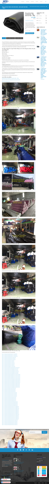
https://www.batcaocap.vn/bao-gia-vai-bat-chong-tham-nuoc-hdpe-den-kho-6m (11, 384)
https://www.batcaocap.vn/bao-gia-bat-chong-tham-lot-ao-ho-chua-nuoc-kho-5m (11, 376)
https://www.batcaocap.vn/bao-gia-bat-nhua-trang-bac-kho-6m (9, 398)
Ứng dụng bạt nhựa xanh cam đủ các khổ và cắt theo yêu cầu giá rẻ (44, 32)
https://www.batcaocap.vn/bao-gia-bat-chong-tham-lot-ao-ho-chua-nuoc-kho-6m (11, 375)
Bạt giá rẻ (39, 20)
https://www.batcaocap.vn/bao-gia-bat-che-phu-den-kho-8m (9, 389)
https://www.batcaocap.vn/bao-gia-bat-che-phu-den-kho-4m (11, 79)
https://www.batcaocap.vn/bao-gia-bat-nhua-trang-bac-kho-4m (9, 399)
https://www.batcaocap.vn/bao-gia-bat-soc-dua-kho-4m (8, 365)
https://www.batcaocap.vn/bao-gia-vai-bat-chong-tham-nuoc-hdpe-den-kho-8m (11, 383)
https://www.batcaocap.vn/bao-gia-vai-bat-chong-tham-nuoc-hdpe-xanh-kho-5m (11, 381)
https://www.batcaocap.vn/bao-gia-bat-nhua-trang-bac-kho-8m (9, 397)
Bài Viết (37, 1)
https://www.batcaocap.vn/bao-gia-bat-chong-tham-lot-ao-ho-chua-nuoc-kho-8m (11, 374)
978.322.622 (4, 475)
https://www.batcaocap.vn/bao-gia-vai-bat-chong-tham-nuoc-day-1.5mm (10, 368)
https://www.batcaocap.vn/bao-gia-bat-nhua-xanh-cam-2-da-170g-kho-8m (10, 415)
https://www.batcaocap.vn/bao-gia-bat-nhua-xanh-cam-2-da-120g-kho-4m (10, 407)
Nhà (30, 6)
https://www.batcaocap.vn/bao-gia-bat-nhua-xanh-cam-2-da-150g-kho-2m (10, 413)
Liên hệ (41, 1)
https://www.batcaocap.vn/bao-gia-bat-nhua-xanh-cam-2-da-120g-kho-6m (10, 406)
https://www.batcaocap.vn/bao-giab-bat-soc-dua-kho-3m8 (8, 366)
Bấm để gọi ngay (6, 482)
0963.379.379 (9, 474)
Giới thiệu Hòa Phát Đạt (5, 460)
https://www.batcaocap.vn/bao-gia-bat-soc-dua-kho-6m (8, 364)
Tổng (40, 475)
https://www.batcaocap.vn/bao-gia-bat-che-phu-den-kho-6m (9, 390)
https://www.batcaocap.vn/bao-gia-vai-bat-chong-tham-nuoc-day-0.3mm (10, 373)
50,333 (44, 475)
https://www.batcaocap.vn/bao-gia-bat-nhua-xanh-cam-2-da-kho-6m (9, 422)
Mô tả (4, 38)
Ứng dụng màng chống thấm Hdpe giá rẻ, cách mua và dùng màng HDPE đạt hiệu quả (44, 40)
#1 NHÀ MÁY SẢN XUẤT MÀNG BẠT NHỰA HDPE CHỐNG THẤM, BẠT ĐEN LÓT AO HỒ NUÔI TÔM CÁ (44, 61)
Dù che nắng (39, 15)
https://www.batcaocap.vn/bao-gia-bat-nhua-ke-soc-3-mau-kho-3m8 (9, 356)
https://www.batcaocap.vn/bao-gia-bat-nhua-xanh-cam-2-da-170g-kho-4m (10, 417)
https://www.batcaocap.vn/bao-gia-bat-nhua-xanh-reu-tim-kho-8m (9, 392)
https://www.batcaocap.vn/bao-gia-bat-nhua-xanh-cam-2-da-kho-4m (9, 423)
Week (40, 470)
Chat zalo (5, 479)
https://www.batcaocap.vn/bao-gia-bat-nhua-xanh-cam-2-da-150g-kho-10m (10, 408)
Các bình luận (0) (19, 38)
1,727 (44, 473)
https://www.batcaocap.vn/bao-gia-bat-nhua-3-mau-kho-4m (8, 359)
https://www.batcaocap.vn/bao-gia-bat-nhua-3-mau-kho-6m (8, 358)
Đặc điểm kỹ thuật (10, 38)
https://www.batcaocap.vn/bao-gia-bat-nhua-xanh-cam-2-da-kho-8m (9, 421)
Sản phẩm (27, 1)
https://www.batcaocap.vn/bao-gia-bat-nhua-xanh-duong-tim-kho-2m (10, 405)
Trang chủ (22, 1)
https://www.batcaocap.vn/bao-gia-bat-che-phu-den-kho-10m (9, 388)
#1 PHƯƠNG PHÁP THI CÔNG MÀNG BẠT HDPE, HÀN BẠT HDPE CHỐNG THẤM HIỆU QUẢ (44, 73)
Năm (40, 473)
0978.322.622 (39, 461)
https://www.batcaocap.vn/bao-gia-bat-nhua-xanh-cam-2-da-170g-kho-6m (10, 416)
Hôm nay (41, 468)
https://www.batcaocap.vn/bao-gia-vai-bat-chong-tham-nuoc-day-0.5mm (10, 372)
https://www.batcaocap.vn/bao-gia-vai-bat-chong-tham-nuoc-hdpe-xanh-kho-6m (11, 380)
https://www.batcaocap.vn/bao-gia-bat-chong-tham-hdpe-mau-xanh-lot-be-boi (11, 367)
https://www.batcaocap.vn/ (6, 81)
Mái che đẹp (39, 18)
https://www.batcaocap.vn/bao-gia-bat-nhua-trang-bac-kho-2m (9, 400)
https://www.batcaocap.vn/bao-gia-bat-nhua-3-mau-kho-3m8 (9, 357)
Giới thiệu (32, 1)
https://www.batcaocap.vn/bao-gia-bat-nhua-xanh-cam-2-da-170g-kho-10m (10, 414)
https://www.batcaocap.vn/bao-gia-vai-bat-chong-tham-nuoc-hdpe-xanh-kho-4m (11, 382)
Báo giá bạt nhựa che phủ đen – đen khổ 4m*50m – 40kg (10, 78)
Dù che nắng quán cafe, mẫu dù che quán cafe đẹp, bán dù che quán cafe (19, 471)
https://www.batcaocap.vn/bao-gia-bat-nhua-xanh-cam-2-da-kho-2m (9, 424)
